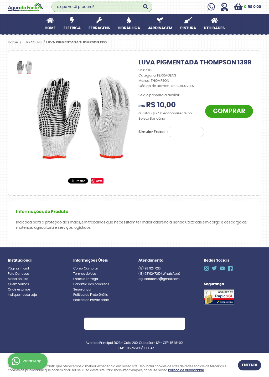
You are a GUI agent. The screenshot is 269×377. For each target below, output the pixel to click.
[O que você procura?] (146, 7)
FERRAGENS (99, 28)
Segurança (82, 289)
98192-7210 (149, 268)
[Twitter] (214, 268)
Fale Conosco (18, 273)
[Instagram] (206, 268)
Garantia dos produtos (91, 284)
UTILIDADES (214, 28)
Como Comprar (85, 268)
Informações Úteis (90, 260)
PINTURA (188, 28)
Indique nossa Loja (22, 294)
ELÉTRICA (72, 28)
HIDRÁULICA (129, 28)
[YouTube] (222, 268)
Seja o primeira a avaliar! (159, 95)
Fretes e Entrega (85, 279)
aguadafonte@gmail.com (158, 279)
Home (50, 28)
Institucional (20, 260)
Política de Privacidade (91, 300)
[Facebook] (230, 268)
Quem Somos (18, 284)
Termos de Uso (84, 273)
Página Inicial (18, 268)
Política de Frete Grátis (90, 294)
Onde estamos (19, 289)
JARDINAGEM (160, 28)
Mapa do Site (18, 279)
